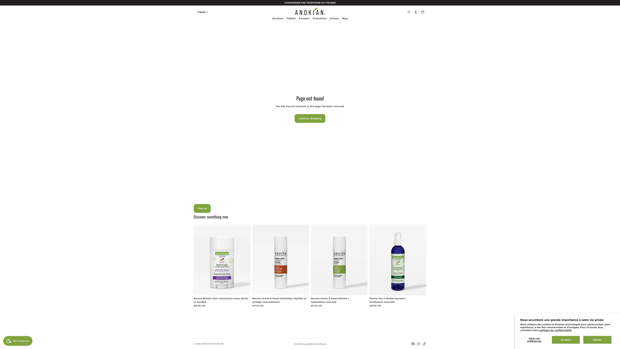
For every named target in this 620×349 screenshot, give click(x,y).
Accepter (566, 339)
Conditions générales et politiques (310, 344)
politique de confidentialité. (555, 330)
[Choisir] (421, 290)
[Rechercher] (408, 12)
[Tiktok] (424, 344)
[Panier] (422, 12)
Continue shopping (310, 118)
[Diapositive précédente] (374, 259)
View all (202, 208)
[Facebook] (413, 344)
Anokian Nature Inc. (213, 344)
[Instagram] (419, 344)
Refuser (597, 339)
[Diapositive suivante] (421, 259)
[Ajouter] (245, 290)
